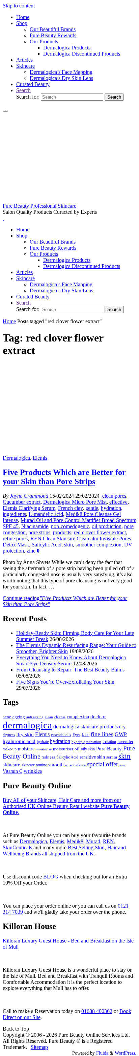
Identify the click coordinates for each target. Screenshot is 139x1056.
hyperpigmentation (86, 742)
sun (122, 765)
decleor (98, 716)
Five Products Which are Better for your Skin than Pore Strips (64, 477)
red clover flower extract (100, 532)
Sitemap (39, 1047)
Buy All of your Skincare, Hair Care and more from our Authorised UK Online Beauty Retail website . (66, 806)
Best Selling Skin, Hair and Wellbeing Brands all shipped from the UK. (64, 850)
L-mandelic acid (46, 514)
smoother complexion (98, 544)
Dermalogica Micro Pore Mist (75, 502)
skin (68, 544)
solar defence (75, 765)
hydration (111, 508)
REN (108, 841)
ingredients (14, 514)
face (85, 734)
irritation (109, 741)
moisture (26, 748)
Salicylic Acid (46, 544)
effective (118, 502)
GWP (121, 734)
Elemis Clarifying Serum (29, 508)
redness (48, 757)
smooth (56, 764)
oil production (106, 526)
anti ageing (35, 717)
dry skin (25, 734)
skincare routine (34, 765)
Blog (50, 876)
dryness (9, 734)
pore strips (39, 532)
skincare (11, 764)
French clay (70, 508)
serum (111, 757)
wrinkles (33, 771)
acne (7, 717)
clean (49, 717)
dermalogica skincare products (85, 726)
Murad (93, 841)
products (62, 532)
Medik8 (75, 841)
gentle (91, 508)
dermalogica (27, 725)
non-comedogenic (70, 526)
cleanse (59, 717)
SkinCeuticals (17, 847)
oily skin (88, 749)
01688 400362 (96, 1011)
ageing (18, 716)
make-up (10, 749)
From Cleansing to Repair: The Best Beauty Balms (70, 669)
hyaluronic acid (19, 741)
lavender (125, 741)
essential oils (61, 734)
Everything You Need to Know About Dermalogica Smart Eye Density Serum (71, 660)
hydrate (43, 741)
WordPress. (125, 1053)
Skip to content (19, 5)
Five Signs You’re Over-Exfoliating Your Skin (65, 682)
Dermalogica (16, 458)
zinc (31, 551)
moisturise (44, 749)
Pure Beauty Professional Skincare (39, 206)
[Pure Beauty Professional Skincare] (69, 200)
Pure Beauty (109, 748)
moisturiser (63, 748)
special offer (102, 764)
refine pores (15, 538)
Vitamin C (12, 771)
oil (77, 749)
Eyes (76, 734)
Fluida (101, 1053)
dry (122, 726)
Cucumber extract (21, 502)
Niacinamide (34, 526)
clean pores (114, 496)
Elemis (40, 458)
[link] (23, 90)
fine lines (102, 734)
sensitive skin (92, 757)
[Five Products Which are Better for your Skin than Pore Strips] (69, 452)
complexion (78, 716)
